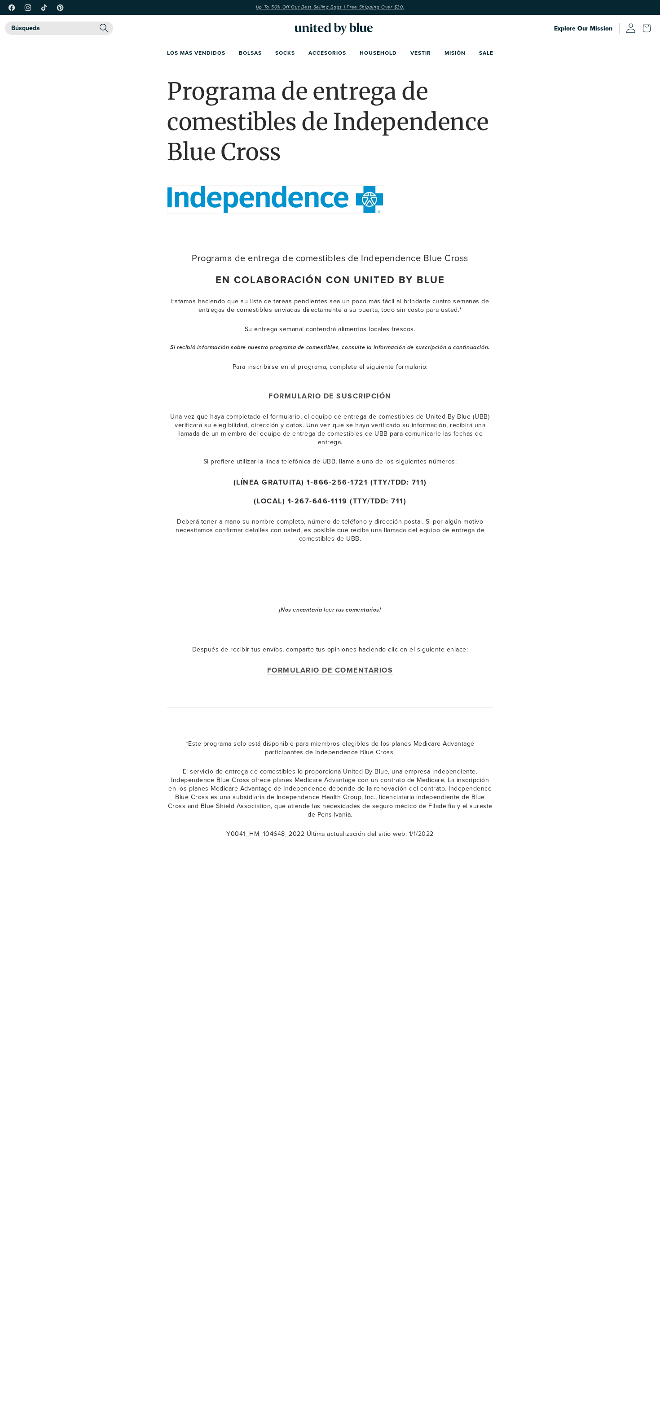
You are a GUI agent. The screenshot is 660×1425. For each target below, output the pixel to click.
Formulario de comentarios (330, 670)
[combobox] (59, 28)
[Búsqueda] (104, 28)
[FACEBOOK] (12, 8)
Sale (486, 53)
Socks (285, 53)
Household (378, 53)
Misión (455, 53)
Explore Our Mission (583, 28)
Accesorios (327, 53)
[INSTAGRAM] (28, 8)
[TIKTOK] (44, 8)
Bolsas (250, 53)
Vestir (420, 53)
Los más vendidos (196, 53)
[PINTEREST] (60, 8)
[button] (649, 28)
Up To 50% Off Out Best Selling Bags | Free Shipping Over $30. (330, 7)
